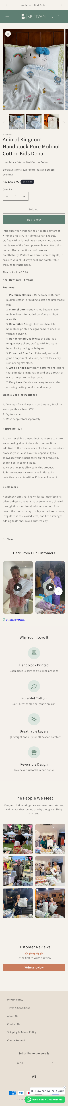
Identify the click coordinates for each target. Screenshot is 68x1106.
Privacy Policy (15, 999)
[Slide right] (64, 122)
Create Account (16, 1040)
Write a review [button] (34, 967)
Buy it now (34, 219)
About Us (12, 1016)
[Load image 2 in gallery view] (34, 121)
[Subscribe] (52, 1063)
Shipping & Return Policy (21, 1032)
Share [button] (10, 539)
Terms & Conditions (18, 1007)
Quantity (7, 189)
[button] (7, 16)
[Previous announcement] (7, 5)
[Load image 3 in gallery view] (51, 121)
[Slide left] (4, 122)
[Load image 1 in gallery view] (16, 121)
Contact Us (13, 1024)
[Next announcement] (61, 5)
